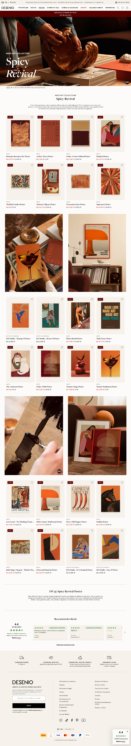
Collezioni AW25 (18, 88)
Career (61, 692)
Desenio (71, 740)
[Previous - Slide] (30, 632)
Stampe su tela (53, 8)
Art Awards (63, 711)
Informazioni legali (65, 688)
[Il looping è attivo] (127, 82)
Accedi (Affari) (64, 714)
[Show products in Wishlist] (122, 7)
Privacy (97, 699)
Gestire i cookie (100, 708)
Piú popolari (23, 8)
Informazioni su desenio (67, 681)
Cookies (98, 695)
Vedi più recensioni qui (65, 645)
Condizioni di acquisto (102, 692)
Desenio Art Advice (101, 681)
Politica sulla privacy (35, 710)
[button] (121, 736)
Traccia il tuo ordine (101, 688)
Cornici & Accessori (70, 8)
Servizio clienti (100, 685)
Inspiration (110, 8)
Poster (41, 8)
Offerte (83, 8)
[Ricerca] (118, 8)
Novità (33, 8)
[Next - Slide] (124, 632)
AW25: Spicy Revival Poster (36, 88)
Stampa (62, 685)
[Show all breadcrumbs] (8, 88)
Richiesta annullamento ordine (103, 703)
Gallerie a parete (96, 8)
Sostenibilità (63, 695)
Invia (29, 706)
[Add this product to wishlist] (32, 117)
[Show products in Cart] (127, 7)
